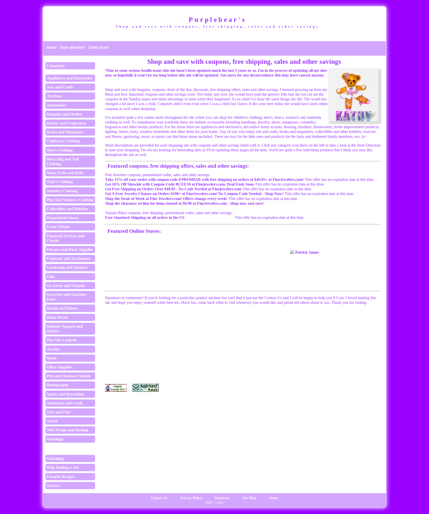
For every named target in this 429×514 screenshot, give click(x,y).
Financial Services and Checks (65, 238)
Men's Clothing (59, 150)
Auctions (54, 96)
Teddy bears (98, 47)
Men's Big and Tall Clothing (62, 161)
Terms (273, 498)
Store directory (72, 47)
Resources (222, 498)
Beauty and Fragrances (66, 123)
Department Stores (62, 218)
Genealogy (55, 458)
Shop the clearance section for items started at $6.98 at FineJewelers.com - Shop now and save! (184, 203)
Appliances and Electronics (69, 78)
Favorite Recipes (61, 476)
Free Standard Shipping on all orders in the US (144, 217)
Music (52, 358)
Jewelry (53, 349)
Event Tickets (58, 227)
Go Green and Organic (66, 285)
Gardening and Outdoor (67, 267)
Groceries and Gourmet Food (66, 296)
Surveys (53, 485)
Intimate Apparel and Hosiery (65, 328)
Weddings (55, 439)
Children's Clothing (63, 141)
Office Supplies (59, 367)
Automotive (56, 105)
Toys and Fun (58, 412)
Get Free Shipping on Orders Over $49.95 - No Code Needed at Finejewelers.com (173, 189)
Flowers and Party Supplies (70, 249)
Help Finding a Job (63, 467)
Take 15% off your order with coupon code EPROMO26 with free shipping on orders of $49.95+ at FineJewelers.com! (204, 179)
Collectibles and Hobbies (67, 209)
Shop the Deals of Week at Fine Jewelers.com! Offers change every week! (166, 199)
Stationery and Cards (65, 403)
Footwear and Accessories (68, 258)
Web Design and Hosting (67, 430)
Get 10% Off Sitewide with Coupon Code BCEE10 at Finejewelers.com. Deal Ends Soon (179, 184)
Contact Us (159, 498)
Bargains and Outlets (64, 114)
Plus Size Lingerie (62, 340)
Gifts (51, 277)
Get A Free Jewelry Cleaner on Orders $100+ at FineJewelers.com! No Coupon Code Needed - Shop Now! (194, 194)
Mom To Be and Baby (65, 173)
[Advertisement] (243, 344)
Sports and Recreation (65, 394)
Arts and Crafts (60, 87)
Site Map (249, 498)
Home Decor (57, 317)
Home (52, 47)
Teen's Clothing (60, 182)
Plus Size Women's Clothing (70, 200)
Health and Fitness (62, 308)
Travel (52, 421)
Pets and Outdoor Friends (68, 376)
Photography (58, 385)
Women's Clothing (62, 191)
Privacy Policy (191, 498)
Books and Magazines (65, 132)
